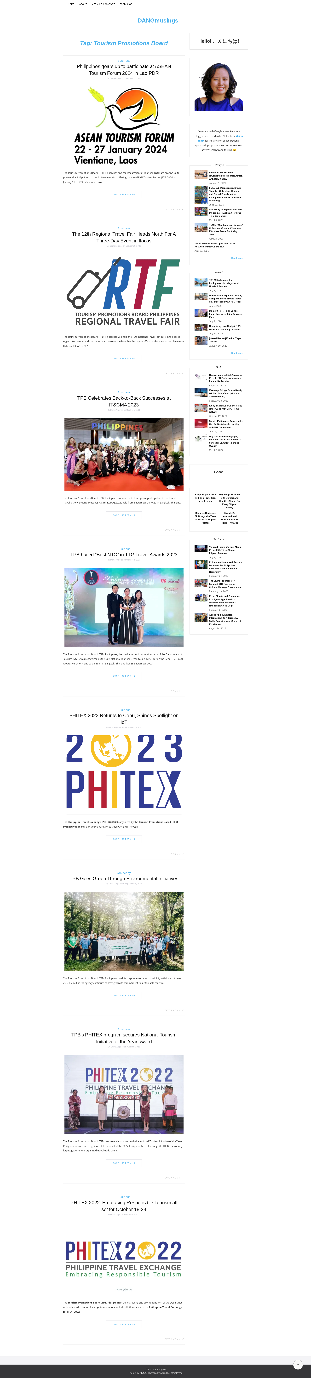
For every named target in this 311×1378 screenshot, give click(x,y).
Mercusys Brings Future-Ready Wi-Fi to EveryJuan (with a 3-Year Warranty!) (225, 393)
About (83, 4)
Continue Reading (124, 194)
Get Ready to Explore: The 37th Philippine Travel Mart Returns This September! (225, 212)
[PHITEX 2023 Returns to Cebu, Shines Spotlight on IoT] (124, 775)
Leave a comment (174, 209)
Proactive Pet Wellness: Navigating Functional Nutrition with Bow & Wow (226, 175)
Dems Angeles (116, 78)
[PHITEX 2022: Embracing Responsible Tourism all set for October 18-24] (124, 1259)
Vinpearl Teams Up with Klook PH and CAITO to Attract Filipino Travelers (225, 550)
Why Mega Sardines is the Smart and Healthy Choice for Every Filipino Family (230, 501)
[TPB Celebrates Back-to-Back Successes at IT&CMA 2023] (124, 454)
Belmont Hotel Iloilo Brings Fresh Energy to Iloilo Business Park (225, 313)
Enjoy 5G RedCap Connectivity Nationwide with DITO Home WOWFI (225, 408)
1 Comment (178, 691)
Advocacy (124, 873)
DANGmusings (158, 20)
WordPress (177, 1373)
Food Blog (126, 4)
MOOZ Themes (148, 1373)
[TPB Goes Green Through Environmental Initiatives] (124, 931)
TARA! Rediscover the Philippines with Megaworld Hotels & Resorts (223, 283)
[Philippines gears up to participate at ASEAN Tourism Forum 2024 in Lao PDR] (124, 125)
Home (71, 4)
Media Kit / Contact (103, 4)
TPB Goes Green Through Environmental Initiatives (123, 878)
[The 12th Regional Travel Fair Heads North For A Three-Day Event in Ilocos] (124, 291)
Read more (237, 258)
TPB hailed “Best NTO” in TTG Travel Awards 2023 (124, 554)
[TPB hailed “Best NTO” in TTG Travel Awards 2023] (124, 607)
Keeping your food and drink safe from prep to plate (205, 497)
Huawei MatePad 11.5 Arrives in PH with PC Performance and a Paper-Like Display (225, 378)
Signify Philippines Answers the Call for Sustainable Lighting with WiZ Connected (226, 424)
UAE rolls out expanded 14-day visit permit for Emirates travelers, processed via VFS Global (225, 298)
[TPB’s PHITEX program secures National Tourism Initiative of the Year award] (124, 1094)
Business (124, 60)
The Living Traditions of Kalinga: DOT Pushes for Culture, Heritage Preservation (225, 583)
